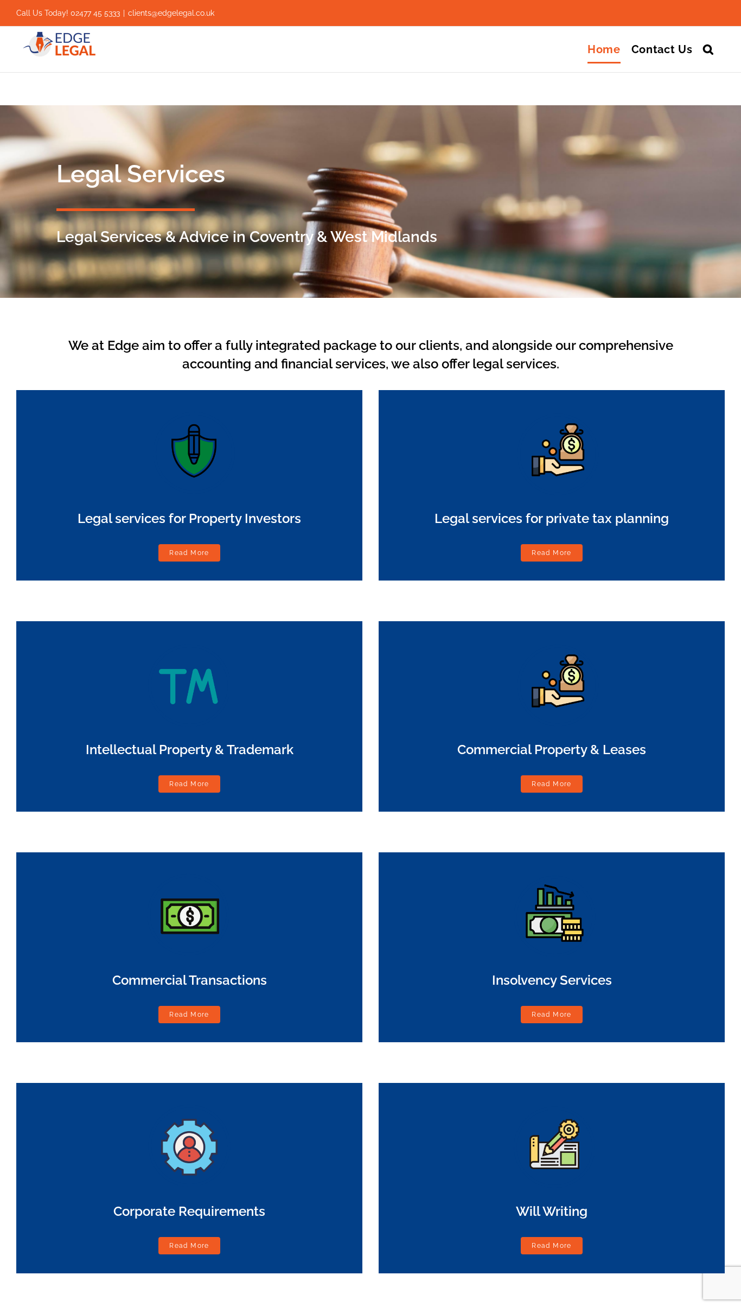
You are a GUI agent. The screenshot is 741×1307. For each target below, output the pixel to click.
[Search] (708, 49)
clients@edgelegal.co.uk (171, 13)
